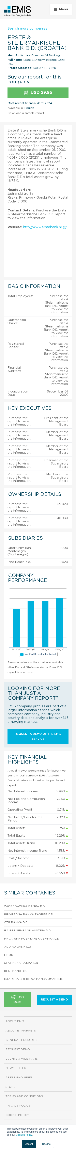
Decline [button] (46, 1143)
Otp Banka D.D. (16, 922)
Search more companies (27, 28)
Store (10, 1087)
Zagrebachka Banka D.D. (24, 906)
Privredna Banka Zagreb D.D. (29, 914)
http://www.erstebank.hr (43, 227)
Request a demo (54, 999)
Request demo (17, 1049)
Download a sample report (25, 113)
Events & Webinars (21, 1058)
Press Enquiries (19, 1077)
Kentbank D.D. (15, 971)
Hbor (8, 955)
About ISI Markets (20, 1030)
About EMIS (14, 1021)
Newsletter (15, 1068)
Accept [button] (29, 1143)
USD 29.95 (40, 93)
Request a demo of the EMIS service (38, 736)
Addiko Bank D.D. (17, 946)
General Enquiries (21, 1040)
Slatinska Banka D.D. (21, 963)
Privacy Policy (17, 1105)
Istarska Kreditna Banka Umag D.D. (33, 979)
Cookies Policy (24, 1134)
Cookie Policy (17, 1115)
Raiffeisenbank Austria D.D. (27, 930)
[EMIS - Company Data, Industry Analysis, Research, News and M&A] (17, 11)
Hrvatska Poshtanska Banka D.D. (32, 938)
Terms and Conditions (24, 1096)
